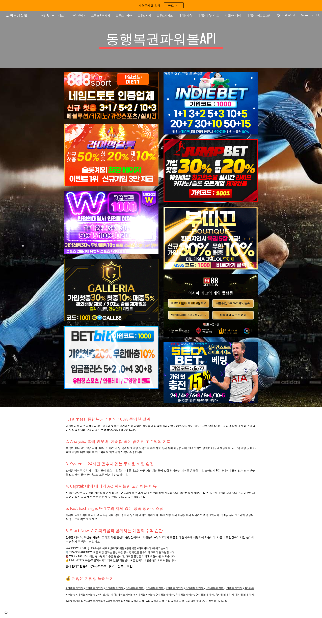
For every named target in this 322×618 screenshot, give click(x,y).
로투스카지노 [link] (165, 15)
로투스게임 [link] (144, 15)
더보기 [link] (62, 15)
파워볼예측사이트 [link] (208, 15)
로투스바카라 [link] (124, 15)
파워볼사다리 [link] (233, 15)
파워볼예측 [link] (185, 15)
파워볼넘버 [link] (79, 15)
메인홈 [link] (45, 15)
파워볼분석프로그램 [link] (259, 15)
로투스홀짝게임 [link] (100, 15)
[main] (161, 39)
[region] (161, 5)
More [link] (304, 15)
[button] (318, 15)
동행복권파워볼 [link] (285, 15)
